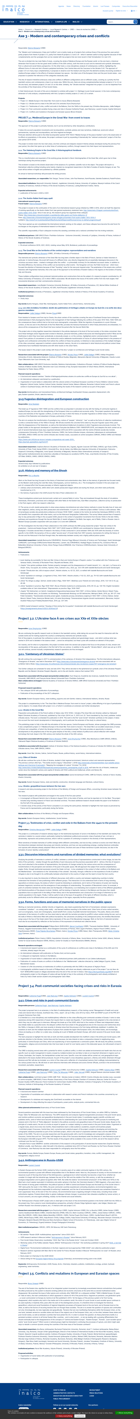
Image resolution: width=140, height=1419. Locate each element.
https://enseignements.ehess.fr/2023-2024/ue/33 (39, 608)
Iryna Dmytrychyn (35, 628)
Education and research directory (68, 1396)
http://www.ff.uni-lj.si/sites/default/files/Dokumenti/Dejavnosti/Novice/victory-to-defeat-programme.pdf (63, 220)
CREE (72, 29)
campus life (61, 22)
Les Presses (105, 6)
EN (134, 11)
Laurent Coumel (88, 996)
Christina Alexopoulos (37, 829)
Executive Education (130, 6)
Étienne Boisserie (55, 355)
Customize (79, 1416)
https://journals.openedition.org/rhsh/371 (33, 442)
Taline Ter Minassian (60, 1072)
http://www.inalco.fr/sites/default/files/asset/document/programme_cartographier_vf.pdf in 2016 (53, 767)
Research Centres (41, 29)
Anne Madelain (34, 404)
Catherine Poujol (35, 996)
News (69, 6)
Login (91, 1396)
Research (25, 22)
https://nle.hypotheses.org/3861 (100, 972)
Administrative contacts (64, 1393)
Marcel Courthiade (76, 926)
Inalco (76, 22)
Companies (116, 6)
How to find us (59, 1390)
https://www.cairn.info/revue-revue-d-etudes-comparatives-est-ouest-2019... (46, 439)
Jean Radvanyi (52, 996)
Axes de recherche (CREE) (86, 29)
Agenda (61, 6)
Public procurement (61, 1399)
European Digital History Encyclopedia (49, 1259)
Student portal (108, 11)
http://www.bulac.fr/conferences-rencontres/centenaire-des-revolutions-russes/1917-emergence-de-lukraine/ (76, 664)
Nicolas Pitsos (73, 355)
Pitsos (54, 313)
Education (9, 22)
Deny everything (65, 1416)
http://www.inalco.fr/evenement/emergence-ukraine (76, 661)
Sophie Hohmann (70, 996)
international (42, 22)
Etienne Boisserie (34, 48)
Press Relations (96, 1393)
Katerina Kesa (109, 1070)
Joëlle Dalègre (35, 313)
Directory (76, 6)
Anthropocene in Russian (61, 1237)
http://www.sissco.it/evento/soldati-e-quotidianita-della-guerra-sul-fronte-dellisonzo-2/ (55, 215)
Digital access (121, 11)
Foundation (87, 6)
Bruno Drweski (33, 1283)
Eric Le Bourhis (34, 475)
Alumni (95, 6)
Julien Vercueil (79, 1072)
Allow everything (125, 1413)
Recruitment (94, 1390)
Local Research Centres (59, 29)
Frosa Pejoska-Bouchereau (45, 931)
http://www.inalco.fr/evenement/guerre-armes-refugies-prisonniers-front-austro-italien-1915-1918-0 (59, 217)
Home (20, 29)
